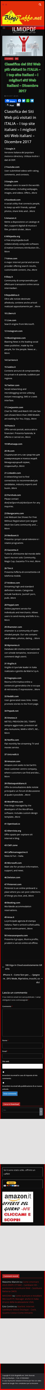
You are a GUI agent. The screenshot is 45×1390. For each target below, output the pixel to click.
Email (5, 1051)
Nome (5, 1040)
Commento (7, 1006)
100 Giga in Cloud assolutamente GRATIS (23, 967)
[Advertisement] (22, 1141)
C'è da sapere (9, 58)
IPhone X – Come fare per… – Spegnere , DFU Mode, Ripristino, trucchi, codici (21, 978)
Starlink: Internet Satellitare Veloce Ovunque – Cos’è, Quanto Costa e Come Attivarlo (19, 1309)
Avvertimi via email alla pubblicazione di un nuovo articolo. (22, 1087)
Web (16, 58)
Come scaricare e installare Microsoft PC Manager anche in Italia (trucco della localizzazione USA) (22, 1298)
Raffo (16, 96)
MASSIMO (7, 1295)
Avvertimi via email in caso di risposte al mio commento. (19, 1077)
